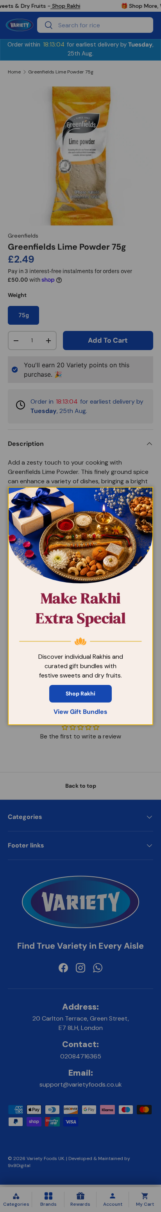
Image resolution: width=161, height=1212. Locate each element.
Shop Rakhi (80, 693)
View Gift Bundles (80, 712)
